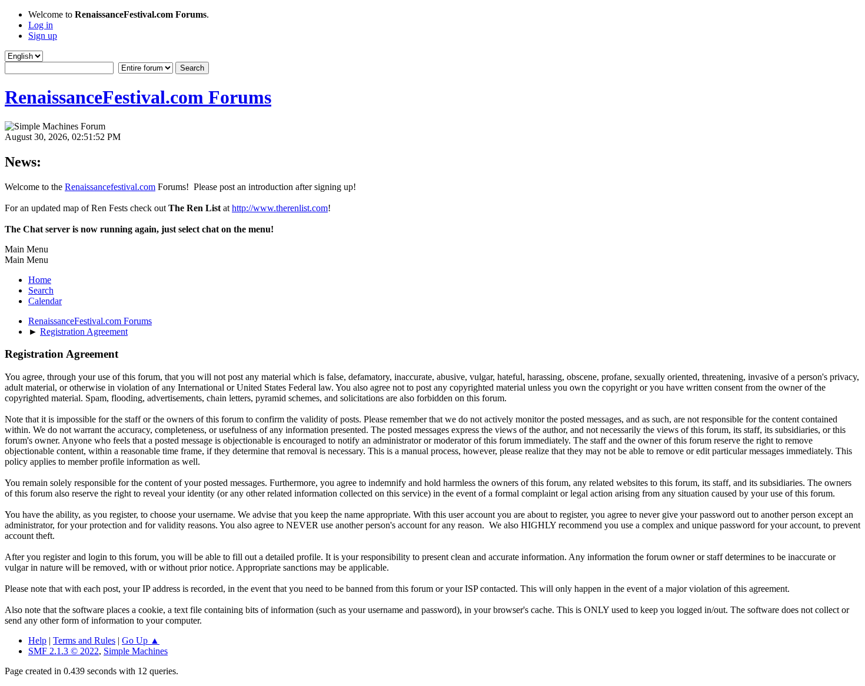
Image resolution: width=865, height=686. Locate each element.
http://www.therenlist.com (280, 208)
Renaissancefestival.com (110, 187)
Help (37, 640)
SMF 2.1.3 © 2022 (63, 651)
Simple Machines (136, 651)
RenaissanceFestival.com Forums (138, 97)
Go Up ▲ (140, 640)
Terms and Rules (84, 640)
